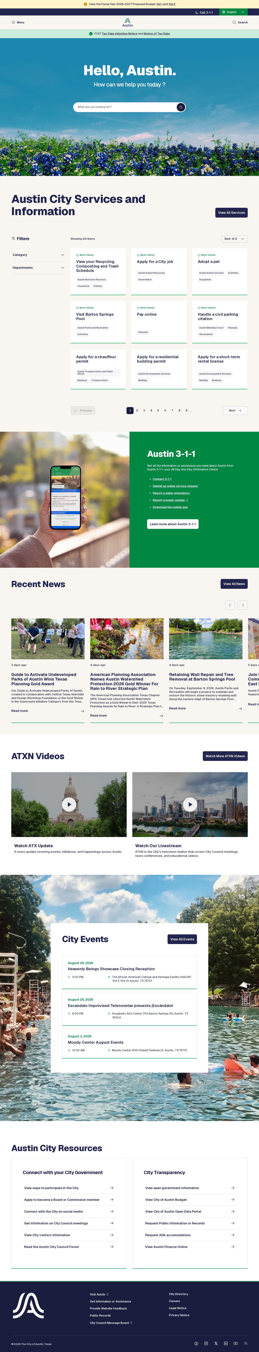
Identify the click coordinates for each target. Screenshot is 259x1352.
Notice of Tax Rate (157, 34)
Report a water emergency (171, 493)
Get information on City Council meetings (56, 1223)
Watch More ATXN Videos (225, 756)
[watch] (69, 804)
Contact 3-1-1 (162, 479)
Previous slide (230, 605)
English (231, 12)
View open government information (172, 1188)
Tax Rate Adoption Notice (119, 34)
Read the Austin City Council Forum (51, 1247)
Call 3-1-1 (206, 12)
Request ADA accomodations (168, 1235)
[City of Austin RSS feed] (245, 1343)
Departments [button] (23, 268)
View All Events (182, 939)
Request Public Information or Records (175, 1223)
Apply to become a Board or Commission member (62, 1200)
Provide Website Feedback (108, 1308)
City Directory (178, 1294)
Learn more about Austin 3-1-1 (173, 524)
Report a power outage (169, 500)
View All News (234, 584)
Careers (174, 1301)
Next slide (243, 605)
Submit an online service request (175, 486)
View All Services (231, 213)
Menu (20, 22)
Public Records (100, 1315)
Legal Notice (177, 1308)
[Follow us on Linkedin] (226, 1343)
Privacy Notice (179, 1315)
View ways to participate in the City (51, 1188)
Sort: (227, 238)
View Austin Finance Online (166, 1247)
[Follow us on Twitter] (216, 1343)
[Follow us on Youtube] (236, 1343)
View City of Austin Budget (166, 1200)
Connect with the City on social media (53, 1211)
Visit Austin (97, 1294)
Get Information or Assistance (110, 1301)
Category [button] (20, 255)
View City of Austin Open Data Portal (173, 1211)
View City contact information (47, 1235)
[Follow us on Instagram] (206, 1343)
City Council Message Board (109, 1322)
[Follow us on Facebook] (196, 1343)
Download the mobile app (170, 507)
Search (243, 22)
